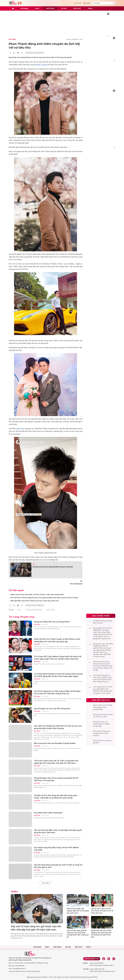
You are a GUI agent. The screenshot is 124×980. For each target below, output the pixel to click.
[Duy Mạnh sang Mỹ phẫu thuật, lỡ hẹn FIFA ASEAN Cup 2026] (20, 854)
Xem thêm (45, 883)
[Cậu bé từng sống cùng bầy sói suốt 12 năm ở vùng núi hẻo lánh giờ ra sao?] (20, 871)
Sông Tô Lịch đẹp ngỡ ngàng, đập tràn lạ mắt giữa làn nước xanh (78, 911)
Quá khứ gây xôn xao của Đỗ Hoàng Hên (52, 709)
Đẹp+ (37, 8)
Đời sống (50, 8)
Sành (90, 8)
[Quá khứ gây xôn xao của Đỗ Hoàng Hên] (20, 715)
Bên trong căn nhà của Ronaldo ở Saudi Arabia (54, 743)
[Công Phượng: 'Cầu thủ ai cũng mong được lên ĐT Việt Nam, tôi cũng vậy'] (20, 784)
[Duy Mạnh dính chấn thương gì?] (20, 819)
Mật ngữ (77, 8)
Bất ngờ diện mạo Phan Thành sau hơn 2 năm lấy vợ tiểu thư (35, 601)
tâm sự (102, 733)
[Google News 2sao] (34, 52)
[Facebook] (103, 958)
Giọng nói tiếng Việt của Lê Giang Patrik (52, 622)
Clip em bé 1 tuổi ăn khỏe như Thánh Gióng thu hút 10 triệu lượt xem (102, 911)
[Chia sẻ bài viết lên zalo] (14, 52)
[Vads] (108, 36)
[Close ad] (108, 14)
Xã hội (64, 8)
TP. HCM (86, 969)
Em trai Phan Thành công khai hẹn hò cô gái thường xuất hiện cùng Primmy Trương (44, 598)
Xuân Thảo (20, 428)
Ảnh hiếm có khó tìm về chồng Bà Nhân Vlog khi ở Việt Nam (52, 567)
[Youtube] (108, 958)
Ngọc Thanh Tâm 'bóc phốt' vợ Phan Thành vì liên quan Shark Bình (37, 594)
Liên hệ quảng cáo (92, 959)
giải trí (101, 724)
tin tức (104, 705)
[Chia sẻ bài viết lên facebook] (10, 52)
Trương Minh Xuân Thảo (34, 610)
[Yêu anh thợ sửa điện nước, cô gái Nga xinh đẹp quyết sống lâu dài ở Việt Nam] (20, 836)
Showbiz (24, 8)
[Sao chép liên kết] (21, 52)
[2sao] (13, 8)
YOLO (19, 610)
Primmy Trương (40, 64)
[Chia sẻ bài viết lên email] (17, 52)
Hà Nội (85, 963)
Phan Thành (51, 610)
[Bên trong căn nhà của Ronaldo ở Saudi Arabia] (20, 750)
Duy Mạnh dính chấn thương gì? (48, 813)
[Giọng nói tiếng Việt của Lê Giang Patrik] (20, 628)
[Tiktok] (113, 958)
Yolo (33, 564)
